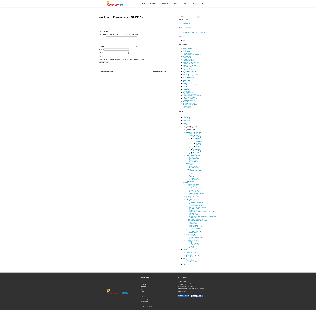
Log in (184, 116)
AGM (184, 50)
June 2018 (186, 40)
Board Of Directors (191, 128)
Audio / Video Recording (196, 237)
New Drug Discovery (195, 135)
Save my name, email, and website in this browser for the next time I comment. (122, 59)
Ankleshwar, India (194, 161)
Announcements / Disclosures (194, 219)
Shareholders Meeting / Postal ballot (196, 220)
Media (185, 3)
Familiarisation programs (190, 71)
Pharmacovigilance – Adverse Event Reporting (152, 299)
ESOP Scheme (193, 214)
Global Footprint (190, 163)
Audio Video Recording (189, 60)
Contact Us (144, 297)
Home (143, 3)
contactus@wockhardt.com (186, 287)
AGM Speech (193, 186)
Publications (196, 140)
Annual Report (193, 190)
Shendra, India (193, 157)
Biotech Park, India (194, 158)
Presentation (186, 88)
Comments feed (187, 119)
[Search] (198, 17)
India (190, 164)
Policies (185, 86)
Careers (143, 289)
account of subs (187, 48)
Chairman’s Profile (191, 126)
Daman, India (193, 160)
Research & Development (193, 132)
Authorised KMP (194, 208)
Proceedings (186, 91)
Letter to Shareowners (195, 187)
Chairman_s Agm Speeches (191, 62)
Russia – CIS (193, 173)
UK (190, 175)
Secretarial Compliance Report (192, 95)
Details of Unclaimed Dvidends (192, 70)
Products (188, 169)
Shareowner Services (192, 240)
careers (175, 3)
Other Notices (193, 246)
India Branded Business (196, 170)
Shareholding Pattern (189, 97)
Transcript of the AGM (189, 103)
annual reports (187, 56)
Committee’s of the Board (196, 202)
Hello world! (186, 23)
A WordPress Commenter (190, 32)
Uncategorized (187, 106)
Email (101, 52)
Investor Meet (186, 80)
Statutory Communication (190, 98)
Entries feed (186, 117)
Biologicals (192, 148)
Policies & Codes (194, 201)
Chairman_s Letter (188, 63)
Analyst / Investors (188, 53)
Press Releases (190, 260)
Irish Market (192, 176)
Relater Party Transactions (190, 94)
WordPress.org (187, 120)
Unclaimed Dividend (195, 231)
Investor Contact (194, 245)
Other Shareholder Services (191, 85)
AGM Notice (186, 51)
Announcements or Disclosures (192, 54)
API (190, 172)
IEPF (187, 229)
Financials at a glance (189, 77)
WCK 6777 (199, 146)
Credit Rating (186, 68)
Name (101, 49)
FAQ (184, 73)
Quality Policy (190, 181)
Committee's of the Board (190, 65)
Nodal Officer (193, 232)
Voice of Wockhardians (192, 255)
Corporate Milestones (192, 131)
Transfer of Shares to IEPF (190, 104)
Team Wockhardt (191, 129)
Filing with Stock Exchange (190, 74)
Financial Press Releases (190, 76)
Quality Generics (194, 179)
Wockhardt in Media (192, 261)
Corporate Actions (188, 66)
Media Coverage (187, 82)
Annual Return (187, 57)
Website (101, 56)
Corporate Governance (192, 199)
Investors (164, 3)
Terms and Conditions (146, 306)
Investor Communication (190, 79)
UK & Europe (193, 166)
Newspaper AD (187, 83)
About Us (152, 3)
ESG (194, 3)
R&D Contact (193, 154)
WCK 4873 (199, 143)
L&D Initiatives (190, 254)
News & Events (196, 138)
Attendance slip (187, 59)
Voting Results (187, 107)
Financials (189, 189)
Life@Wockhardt (191, 252)
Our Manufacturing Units (193, 155)
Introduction (189, 251)
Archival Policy (144, 304)
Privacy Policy (144, 302)
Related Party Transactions (197, 195)
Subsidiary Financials (189, 100)
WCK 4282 (199, 145)
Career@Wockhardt (192, 257)
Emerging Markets (194, 167)
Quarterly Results (194, 192)
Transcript (185, 101)
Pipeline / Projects (197, 137)
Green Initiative (193, 243)
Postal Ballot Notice (195, 228)
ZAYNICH (199, 142)
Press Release (187, 89)
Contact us (204, 3)
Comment (102, 46)
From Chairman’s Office (193, 184)
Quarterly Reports (188, 92)
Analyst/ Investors (191, 234)
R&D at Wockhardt (194, 134)
